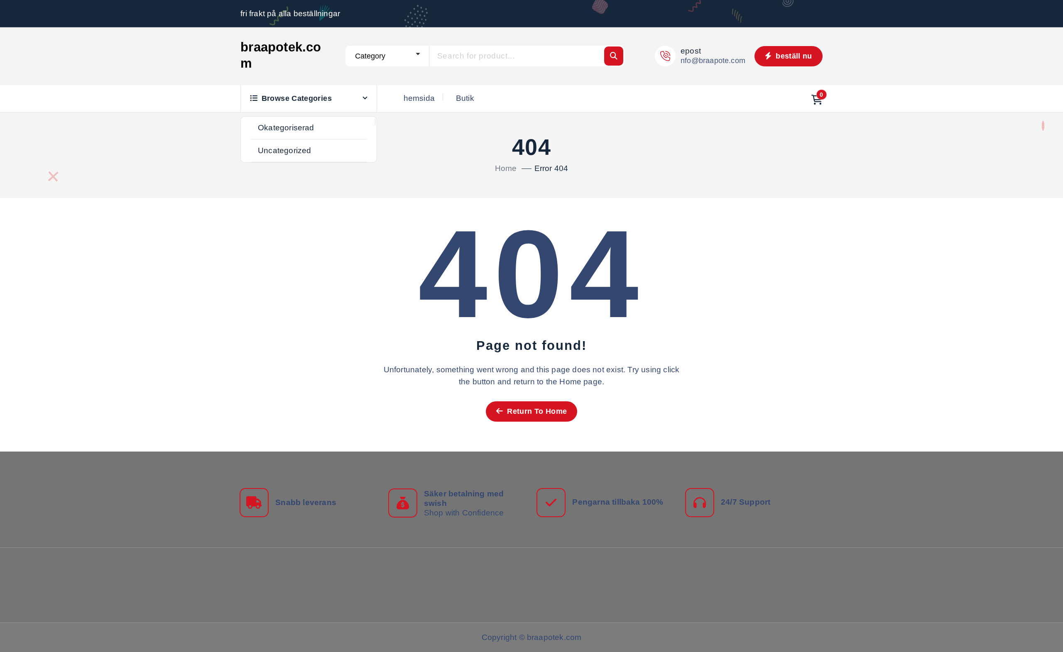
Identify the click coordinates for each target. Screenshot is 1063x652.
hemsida (419, 98)
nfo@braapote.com (713, 60)
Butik (465, 98)
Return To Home (536, 411)
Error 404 (551, 168)
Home (506, 168)
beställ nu (793, 56)
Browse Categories (297, 98)
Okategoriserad (286, 127)
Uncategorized (284, 150)
